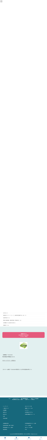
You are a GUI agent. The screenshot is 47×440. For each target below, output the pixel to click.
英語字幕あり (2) (6, 317)
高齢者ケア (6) (6, 325)
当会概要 (4, 410)
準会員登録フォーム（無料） (8, 427)
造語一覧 (4, 412)
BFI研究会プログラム (29, 412)
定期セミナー (41, 439)
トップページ (5, 406)
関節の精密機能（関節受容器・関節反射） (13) (12, 320)
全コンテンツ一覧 (28, 406)
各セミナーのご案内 (28, 427)
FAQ (26, 429)
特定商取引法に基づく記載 (17, 399)
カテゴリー (27, 410)
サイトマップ (15, 398)
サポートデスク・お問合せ (9, 360)
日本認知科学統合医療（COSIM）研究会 (23, 335)
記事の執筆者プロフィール (30, 414)
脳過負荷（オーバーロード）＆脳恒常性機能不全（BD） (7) (14, 315)
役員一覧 (4, 414)
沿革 (4, 416)
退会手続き (5, 429)
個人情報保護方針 (24, 398)
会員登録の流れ (6, 423)
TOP (9, 398)
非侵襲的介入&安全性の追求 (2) (9, 322)
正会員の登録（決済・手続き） (8, 425)
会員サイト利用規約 (34, 398)
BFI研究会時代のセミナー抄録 (30, 423)
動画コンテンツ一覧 (28, 408)
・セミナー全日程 (27, 425)
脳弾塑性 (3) (5, 312)
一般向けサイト (6, 408)
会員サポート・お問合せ (30, 399)
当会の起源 (5, 418)
